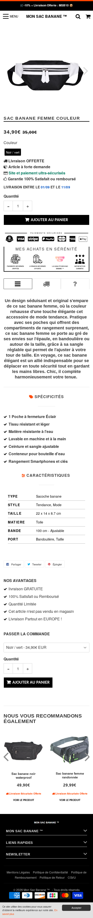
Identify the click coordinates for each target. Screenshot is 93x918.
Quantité (11, 196)
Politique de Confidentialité (50, 872)
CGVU (72, 877)
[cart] (88, 16)
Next (85, 70)
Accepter (76, 907)
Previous (8, 70)
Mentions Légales (18, 872)
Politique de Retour (52, 877)
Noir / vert (13, 152)
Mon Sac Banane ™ (46, 16)
